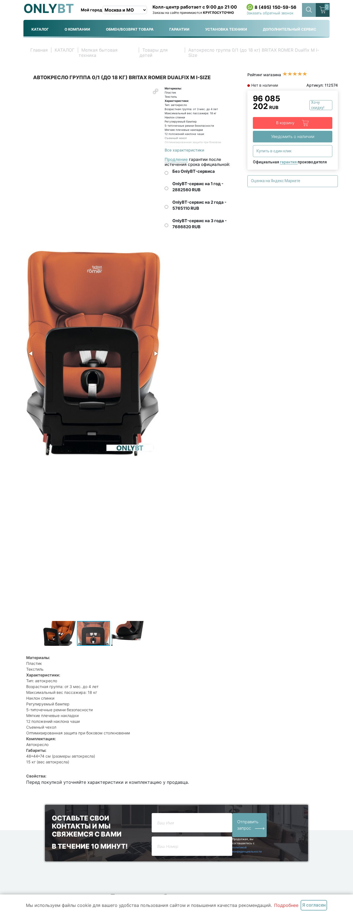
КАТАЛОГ (40, 29)
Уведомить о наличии (292, 136)
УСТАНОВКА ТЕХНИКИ (226, 29)
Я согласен (314, 905)
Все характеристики (184, 150)
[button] (155, 91)
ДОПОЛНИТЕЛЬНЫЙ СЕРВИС (289, 29)
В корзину (286, 122)
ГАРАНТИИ (179, 29)
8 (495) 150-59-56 (275, 7)
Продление (176, 159)
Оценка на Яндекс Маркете (276, 181)
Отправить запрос (247, 825)
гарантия (289, 162)
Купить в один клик (274, 151)
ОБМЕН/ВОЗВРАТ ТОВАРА (130, 29)
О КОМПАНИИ (77, 29)
